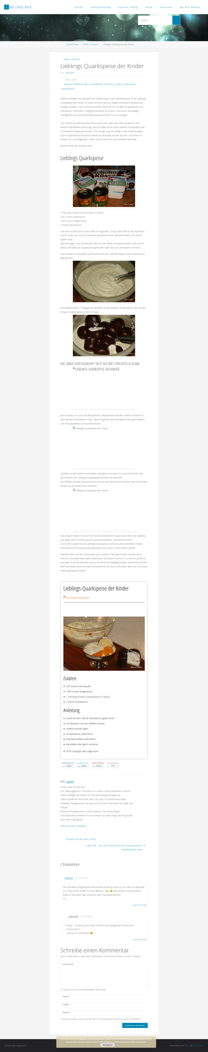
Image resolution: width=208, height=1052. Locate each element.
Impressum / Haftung (128, 7)
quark (119, 84)
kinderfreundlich (81, 84)
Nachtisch (109, 84)
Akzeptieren (107, 1045)
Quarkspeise (129, 84)
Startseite (78, 7)
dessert (68, 84)
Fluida (187, 1045)
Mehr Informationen (138, 1042)
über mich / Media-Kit (190, 7)
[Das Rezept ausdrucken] (76, 597)
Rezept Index (166, 7)
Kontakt (149, 7)
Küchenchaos (72, 44)
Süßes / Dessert (90, 44)
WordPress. (198, 1045)
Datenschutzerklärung (101, 7)
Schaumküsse (68, 88)
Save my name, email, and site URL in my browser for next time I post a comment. (101, 1019)
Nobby (69, 878)
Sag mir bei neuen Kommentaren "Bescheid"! (85, 989)
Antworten (140, 905)
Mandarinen (97, 84)
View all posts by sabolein (74, 825)
